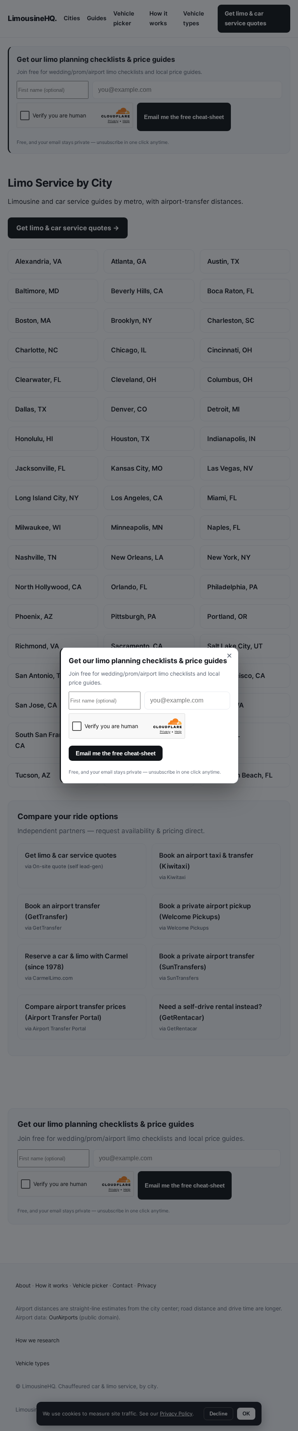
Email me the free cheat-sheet (116, 753)
